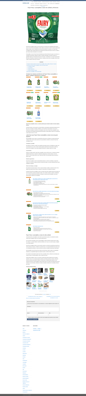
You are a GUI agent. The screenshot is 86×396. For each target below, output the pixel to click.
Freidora (41, 3)
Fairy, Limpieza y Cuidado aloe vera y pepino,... (46, 87)
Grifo (48, 3)
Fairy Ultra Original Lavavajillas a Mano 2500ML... (29, 87)
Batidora (24, 332)
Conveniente (30, 67)
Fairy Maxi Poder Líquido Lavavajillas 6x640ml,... (29, 118)
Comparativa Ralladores (26, 344)
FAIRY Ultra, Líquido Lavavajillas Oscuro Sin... (38, 87)
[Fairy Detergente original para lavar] (47, 97)
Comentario (29, 306)
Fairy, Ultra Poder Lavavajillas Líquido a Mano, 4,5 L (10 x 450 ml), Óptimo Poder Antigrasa (46, 191)
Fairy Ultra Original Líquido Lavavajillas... (38, 118)
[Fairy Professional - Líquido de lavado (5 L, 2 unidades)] (38, 97)
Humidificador (52, 3)
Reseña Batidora (25, 374)
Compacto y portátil (31, 66)
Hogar (39, 328)
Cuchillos (32, 3)
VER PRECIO (30, 90)
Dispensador (37, 3)
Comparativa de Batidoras (27, 339)
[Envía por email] (43, 291)
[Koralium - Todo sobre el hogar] (26, 3)
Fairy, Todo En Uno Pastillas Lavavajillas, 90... (55, 102)
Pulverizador (45, 5)
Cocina (50, 294)
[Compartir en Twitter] (41, 291)
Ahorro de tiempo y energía (32, 70)
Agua (23, 328)
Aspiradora (24, 330)
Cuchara (24, 349)
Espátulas (45, 3)
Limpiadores (33, 5)
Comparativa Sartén (26, 346)
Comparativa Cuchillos (26, 337)
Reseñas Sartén (25, 386)
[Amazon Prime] (32, 88)
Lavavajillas (57, 3)
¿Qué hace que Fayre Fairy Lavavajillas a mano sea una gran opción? (37, 65)
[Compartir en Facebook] (40, 291)
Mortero (41, 5)
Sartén (24, 388)
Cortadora (24, 348)
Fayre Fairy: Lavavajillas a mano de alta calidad (34, 71)
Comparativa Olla (25, 342)
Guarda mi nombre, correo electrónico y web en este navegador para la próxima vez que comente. (43, 317)
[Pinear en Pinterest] (44, 291)
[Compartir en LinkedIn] (46, 291)
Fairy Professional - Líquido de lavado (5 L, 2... (38, 102)
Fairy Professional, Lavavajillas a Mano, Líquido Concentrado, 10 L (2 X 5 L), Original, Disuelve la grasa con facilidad (45, 215)
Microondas (37, 5)
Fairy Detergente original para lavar (47, 102)
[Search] (30, 2)
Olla (23, 369)
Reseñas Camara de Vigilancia (26, 382)
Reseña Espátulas (26, 378)
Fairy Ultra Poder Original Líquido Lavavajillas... (29, 102)
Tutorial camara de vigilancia (27, 390)
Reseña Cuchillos (25, 376)
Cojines (24, 335)
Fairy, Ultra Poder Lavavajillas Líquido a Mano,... (56, 87)
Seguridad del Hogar (36, 330)
